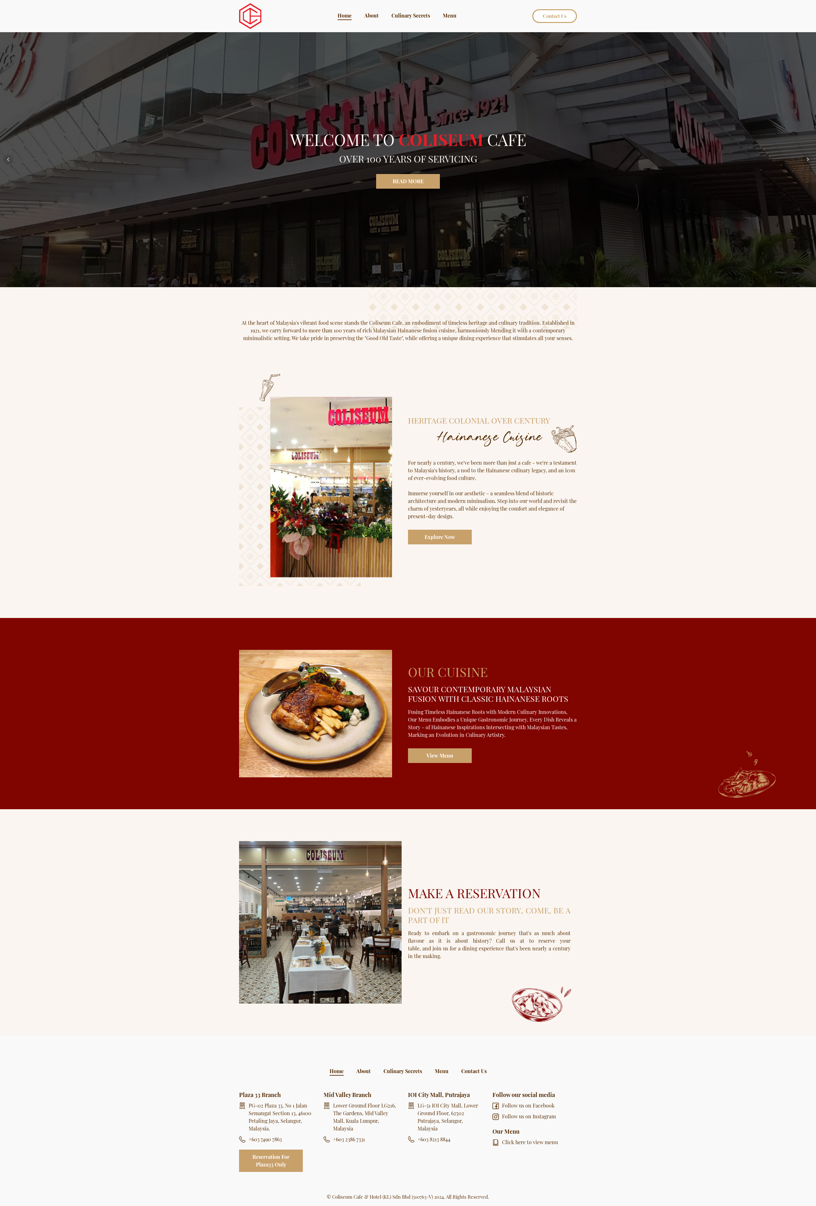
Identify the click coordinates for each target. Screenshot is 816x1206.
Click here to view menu (530, 1142)
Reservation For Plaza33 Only (270, 1160)
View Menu (439, 755)
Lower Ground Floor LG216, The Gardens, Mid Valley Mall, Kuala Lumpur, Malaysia (364, 1117)
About (371, 15)
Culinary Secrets (410, 15)
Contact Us (554, 16)
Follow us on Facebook (528, 1105)
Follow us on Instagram (529, 1116)
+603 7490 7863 (265, 1139)
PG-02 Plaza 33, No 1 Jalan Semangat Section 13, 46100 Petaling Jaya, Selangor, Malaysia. (280, 1117)
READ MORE (408, 181)
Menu (449, 15)
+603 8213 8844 (434, 1139)
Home (345, 15)
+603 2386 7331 (349, 1139)
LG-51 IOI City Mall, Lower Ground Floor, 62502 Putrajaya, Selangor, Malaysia (448, 1117)
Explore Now (440, 537)
